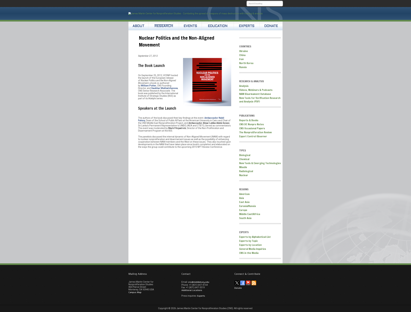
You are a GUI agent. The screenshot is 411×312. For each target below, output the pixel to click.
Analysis (244, 86)
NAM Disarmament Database (255, 94)
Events (190, 26)
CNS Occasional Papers (252, 128)
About (138, 26)
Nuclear (243, 175)
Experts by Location (250, 245)
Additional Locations (191, 290)
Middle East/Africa (249, 214)
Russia (243, 67)
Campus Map (134, 292)
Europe (243, 210)
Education (217, 26)
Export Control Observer (253, 136)
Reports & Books (248, 120)
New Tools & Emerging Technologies (260, 163)
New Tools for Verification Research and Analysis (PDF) (259, 99)
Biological (244, 155)
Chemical (244, 159)
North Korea (246, 63)
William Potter (148, 85)
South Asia (245, 218)
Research (163, 26)
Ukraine (243, 51)
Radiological (246, 171)
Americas (244, 194)
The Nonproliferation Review (255, 132)
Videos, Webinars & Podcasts (255, 90)
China (242, 55)
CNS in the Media (248, 253)
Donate (271, 26)
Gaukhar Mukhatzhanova (164, 88)
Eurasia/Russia (247, 206)
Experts (246, 26)
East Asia (244, 202)
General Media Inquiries (252, 249)
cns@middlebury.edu (198, 282)
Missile (243, 167)
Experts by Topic (248, 241)
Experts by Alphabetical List (255, 237)
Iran (241, 59)
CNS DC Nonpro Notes (251, 124)
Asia (241, 198)
